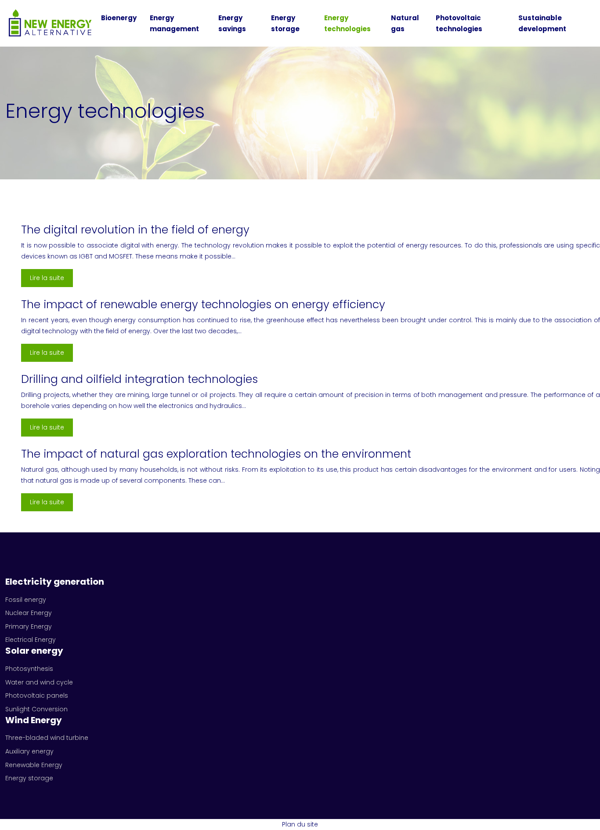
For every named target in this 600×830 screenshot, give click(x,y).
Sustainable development (542, 23)
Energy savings (232, 23)
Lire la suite (47, 277)
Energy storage (285, 23)
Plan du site (300, 824)
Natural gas (405, 23)
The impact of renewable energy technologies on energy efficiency (203, 304)
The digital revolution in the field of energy (135, 229)
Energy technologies (347, 23)
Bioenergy (119, 17)
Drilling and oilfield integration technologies (139, 379)
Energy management (174, 23)
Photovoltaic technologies (459, 23)
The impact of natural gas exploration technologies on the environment (216, 454)
